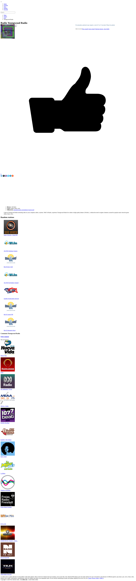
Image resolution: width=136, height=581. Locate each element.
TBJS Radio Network (6, 574)
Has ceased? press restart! (88, 29)
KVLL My (3, 524)
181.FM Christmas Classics (10, 251)
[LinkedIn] (10, 176)
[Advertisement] (19, 180)
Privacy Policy (95, 578)
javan (2, 372)
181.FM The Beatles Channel (11, 282)
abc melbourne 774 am (6, 389)
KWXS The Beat (5, 423)
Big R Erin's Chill (8, 267)
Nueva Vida (4, 355)
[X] (4, 176)
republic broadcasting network (11, 298)
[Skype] (8, 176)
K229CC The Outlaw (6, 439)
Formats (6, 5)
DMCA (102, 578)
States (5, 4)
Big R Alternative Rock (10, 330)
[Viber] (6, 176)
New (5, 6)
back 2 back (4, 456)
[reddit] (13, 176)
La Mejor (3, 473)
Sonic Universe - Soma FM (10, 235)
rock (5, 18)
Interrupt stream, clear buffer (102, 29)
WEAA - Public (5, 406)
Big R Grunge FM (8, 314)
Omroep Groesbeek (5, 490)
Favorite (6, 9)
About (89, 578)
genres (5, 16)
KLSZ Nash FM (5, 557)
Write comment (5, 336)
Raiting (5, 8)
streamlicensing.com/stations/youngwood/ (23, 210)
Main (5, 15)
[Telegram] (2, 176)
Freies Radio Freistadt (6, 507)
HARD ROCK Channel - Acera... (9, 540)
